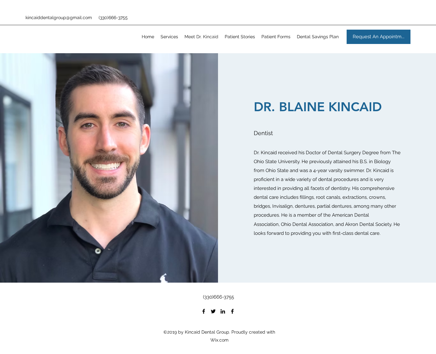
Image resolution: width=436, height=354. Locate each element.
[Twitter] (213, 311)
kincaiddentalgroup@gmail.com (59, 17)
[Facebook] (203, 311)
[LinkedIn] (223, 311)
